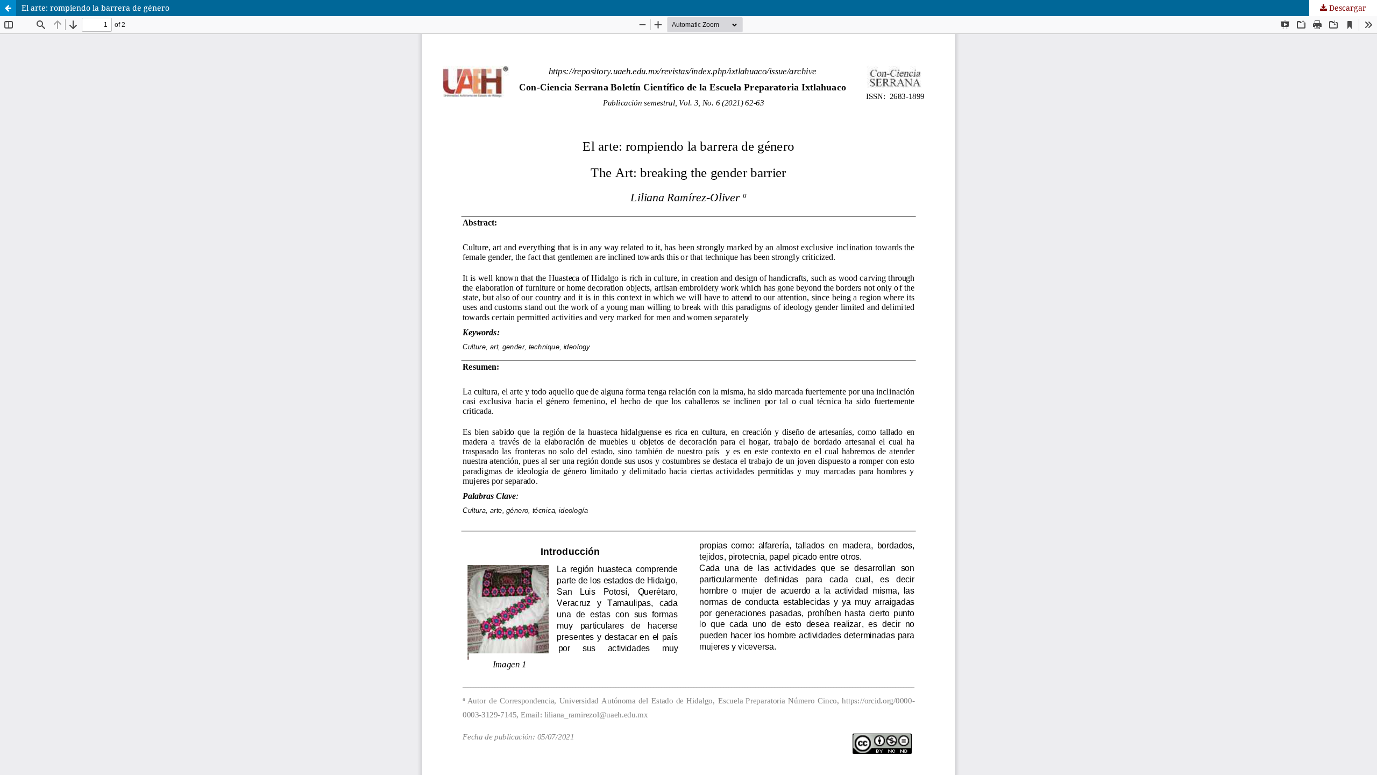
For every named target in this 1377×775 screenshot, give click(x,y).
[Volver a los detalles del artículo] (8, 8)
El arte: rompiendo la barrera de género (95, 8)
